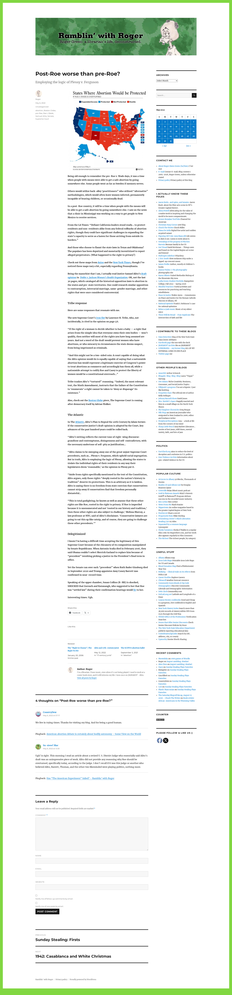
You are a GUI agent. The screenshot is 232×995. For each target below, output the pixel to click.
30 (165, 141)
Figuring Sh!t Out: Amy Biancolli (172, 236)
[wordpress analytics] (176, 720)
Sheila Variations (165, 530)
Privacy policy (164, 180)
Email (38, 869)
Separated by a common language (172, 524)
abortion (39, 110)
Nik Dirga (162, 412)
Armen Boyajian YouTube (169, 219)
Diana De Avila (164, 230)
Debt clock (162, 591)
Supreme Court (42, 119)
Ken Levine (163, 502)
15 (159, 131)
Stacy (160, 667)
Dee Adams (163, 381)
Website (40, 882)
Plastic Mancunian (166, 689)
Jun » (188, 146)
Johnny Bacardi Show (167, 398)
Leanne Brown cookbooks (169, 600)
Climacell (162, 580)
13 (188, 126)
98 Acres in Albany (166, 479)
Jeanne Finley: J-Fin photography (172, 270)
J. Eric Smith (163, 258)
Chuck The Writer (165, 228)
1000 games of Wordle (180, 659)
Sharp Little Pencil (166, 427)
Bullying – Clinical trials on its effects (174, 572)
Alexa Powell (163, 211)
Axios (101, 262)
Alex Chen (162, 664)
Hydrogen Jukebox (166, 256)
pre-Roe (38, 113)
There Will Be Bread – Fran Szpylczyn (174, 315)
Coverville (162, 490)
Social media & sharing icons (100, 993)
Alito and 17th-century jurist (106, 648)
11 (176, 126)
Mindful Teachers (166, 287)
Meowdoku (163, 659)
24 (171, 136)
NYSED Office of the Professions (172, 617)
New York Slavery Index (168, 608)
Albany (161, 558)
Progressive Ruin (165, 516)
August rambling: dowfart (178, 661)
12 (182, 126)
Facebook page (164, 342)
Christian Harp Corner (167, 225)
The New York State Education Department (176, 628)
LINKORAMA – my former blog (171, 348)
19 (182, 131)
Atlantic (79, 422)
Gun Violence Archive (167, 457)
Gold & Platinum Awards (168, 493)
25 (176, 136)
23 (165, 136)
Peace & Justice (164, 295)
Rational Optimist (165, 303)
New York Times (122, 262)
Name (38, 856)
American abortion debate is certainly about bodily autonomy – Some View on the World (94, 734)
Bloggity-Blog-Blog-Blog (169, 376)
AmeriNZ (162, 373)
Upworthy (162, 639)
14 (194, 126)
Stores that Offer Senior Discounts (173, 622)
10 (171, 126)
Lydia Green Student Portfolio (171, 281)
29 (159, 141)
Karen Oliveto (164, 275)
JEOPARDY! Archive (166, 345)
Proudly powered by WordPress (83, 979)
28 (194, 136)
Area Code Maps (165, 560)
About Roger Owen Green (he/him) (173, 166)
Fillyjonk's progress (167, 387)
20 (188, 131)
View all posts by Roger (87, 678)
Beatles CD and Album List (169, 485)
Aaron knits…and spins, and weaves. (173, 202)
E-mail (161, 172)
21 (194, 131)
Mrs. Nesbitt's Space (167, 401)
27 (188, 136)
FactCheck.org (164, 451)
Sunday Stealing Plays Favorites (179, 667)
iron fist (100, 317)
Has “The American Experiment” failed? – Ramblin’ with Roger (80, 778)
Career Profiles (164, 577)
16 (165, 131)
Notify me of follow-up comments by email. (54, 899)
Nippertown (163, 507)
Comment (41, 815)
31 (171, 141)
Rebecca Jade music (166, 309)
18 (176, 131)
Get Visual (162, 247)
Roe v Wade (48, 113)
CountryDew (49, 712)
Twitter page (163, 354)
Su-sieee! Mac (50, 745)
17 (171, 131)
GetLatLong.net (165, 594)
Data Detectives (165, 337)
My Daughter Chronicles (168, 410)
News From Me (164, 505)
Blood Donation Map (167, 566)
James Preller (164, 264)
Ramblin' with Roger (44, 979)
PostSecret (163, 513)
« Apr (164, 146)
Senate (51, 116)
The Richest (163, 538)
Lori (160, 687)
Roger (38, 99)
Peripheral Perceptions (168, 421)
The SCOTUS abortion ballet (133, 648)
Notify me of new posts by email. (49, 906)
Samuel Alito (41, 116)
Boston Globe (95, 400)
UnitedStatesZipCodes (167, 634)
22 (159, 136)
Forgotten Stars (165, 393)
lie (134, 590)
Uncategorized (41, 107)
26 (182, 136)
